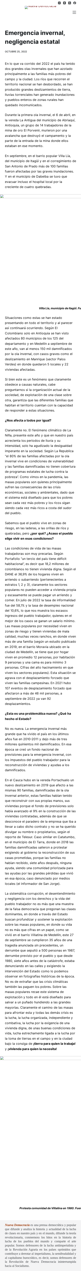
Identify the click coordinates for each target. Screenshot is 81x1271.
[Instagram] (59, 3)
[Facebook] (74, 3)
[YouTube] (64, 3)
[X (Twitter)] (69, 3)
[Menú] (74, 12)
